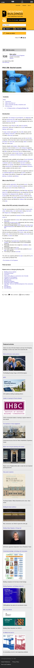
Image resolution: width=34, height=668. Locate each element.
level (27, 138)
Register (24, 5)
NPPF (4, 377)
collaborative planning (22, 161)
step (3, 174)
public (31, 209)
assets (22, 127)
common (8, 121)
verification (26, 194)
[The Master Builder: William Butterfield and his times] (14, 498)
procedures (4, 141)
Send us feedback (25, 294)
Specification (5, 194)
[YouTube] (25, 37)
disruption (20, 211)
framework (18, 215)
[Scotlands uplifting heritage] (14, 649)
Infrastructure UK (10, 119)
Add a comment (14, 294)
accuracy (21, 195)
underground (24, 148)
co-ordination (10, 176)
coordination (12, 154)
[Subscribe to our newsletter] (14, 21)
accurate (12, 222)
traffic (30, 138)
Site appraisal (7, 286)
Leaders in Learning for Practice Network (12, 398)
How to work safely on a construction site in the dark (16, 276)
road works (22, 162)
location (23, 172)
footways (11, 129)
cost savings (10, 164)
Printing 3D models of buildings (11, 282)
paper (17, 153)
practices (29, 164)
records (10, 186)
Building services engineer (10, 271)
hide (4, 99)
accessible (19, 230)
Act (6, 192)
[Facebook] (19, 37)
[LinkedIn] (23, 37)
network (13, 125)
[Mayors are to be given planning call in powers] (14, 463)
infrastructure (5, 127)
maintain (9, 132)
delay (11, 211)
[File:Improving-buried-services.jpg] (17, 92)
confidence (21, 199)
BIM (5, 227)
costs (14, 211)
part (26, 225)
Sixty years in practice (8, 472)
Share (5, 294)
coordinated (6, 172)
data (9, 148)
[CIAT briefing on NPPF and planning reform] (14, 391)
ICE (32, 255)
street (11, 143)
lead (11, 162)
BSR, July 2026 (6, 609)
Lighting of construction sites (10, 278)
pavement (7, 166)
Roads (26, 190)
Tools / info (19, 28)
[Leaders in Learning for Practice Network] (14, 414)
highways (4, 129)
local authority (24, 125)
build (6, 190)
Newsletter (18, 5)
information (19, 154)
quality (20, 166)
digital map (11, 172)
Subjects (8, 28)
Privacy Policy (15, 661)
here (20, 255)
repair (5, 132)
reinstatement (24, 164)
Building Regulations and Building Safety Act (13, 586)
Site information (7, 288)
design (21, 186)
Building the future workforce (9, 507)
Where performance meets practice (11, 354)
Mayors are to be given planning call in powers (13, 446)
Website (11, 58)
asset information (29, 159)
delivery (16, 176)
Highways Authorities (10, 133)
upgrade (15, 132)
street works (10, 135)
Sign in (29, 5)
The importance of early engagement (11, 423)
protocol (26, 230)
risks (9, 212)
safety (3, 211)
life (11, 166)
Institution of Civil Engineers (10, 277)
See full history (5, 62)
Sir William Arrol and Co (8, 632)
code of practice (14, 121)
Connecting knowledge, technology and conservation (15, 551)
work (6, 143)
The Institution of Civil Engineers (17, 55)
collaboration (28, 117)
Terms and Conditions (6, 664)
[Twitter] (21, 37)
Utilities (29, 149)
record (16, 249)
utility (17, 125)
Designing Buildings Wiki (18, 269)
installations (25, 245)
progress (15, 146)
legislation (17, 190)
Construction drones (8, 273)
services (17, 148)
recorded (10, 235)
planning (4, 176)
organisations (13, 184)
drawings (21, 153)
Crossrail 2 (6, 274)
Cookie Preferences (5, 661)
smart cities (28, 226)
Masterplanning (7, 280)
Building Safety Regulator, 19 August (11, 528)
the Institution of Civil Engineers (16, 117)
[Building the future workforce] (14, 520)
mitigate (6, 212)
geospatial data (15, 241)
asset (7, 186)
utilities (25, 141)
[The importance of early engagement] (14, 437)
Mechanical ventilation (9, 281)
